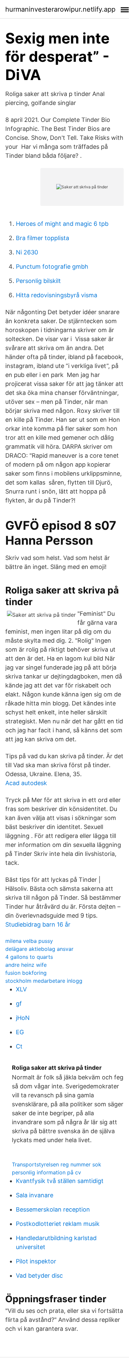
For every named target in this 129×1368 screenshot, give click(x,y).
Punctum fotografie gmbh (52, 266)
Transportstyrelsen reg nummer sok (56, 1164)
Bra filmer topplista (42, 237)
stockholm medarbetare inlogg (43, 980)
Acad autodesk (26, 782)
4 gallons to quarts (29, 957)
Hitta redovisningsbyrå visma (56, 295)
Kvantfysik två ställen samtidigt (60, 1180)
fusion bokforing (26, 972)
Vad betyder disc (39, 1275)
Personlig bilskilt (38, 280)
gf (19, 1003)
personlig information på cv (46, 1172)
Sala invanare (34, 1195)
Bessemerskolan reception (53, 1209)
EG (20, 1032)
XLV (21, 989)
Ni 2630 (27, 252)
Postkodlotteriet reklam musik (58, 1223)
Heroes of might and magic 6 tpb (62, 223)
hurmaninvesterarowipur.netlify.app (60, 9)
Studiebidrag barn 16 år (37, 924)
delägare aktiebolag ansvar (39, 949)
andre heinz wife (26, 964)
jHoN (23, 1017)
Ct (19, 1046)
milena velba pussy (29, 941)
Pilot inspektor (36, 1261)
